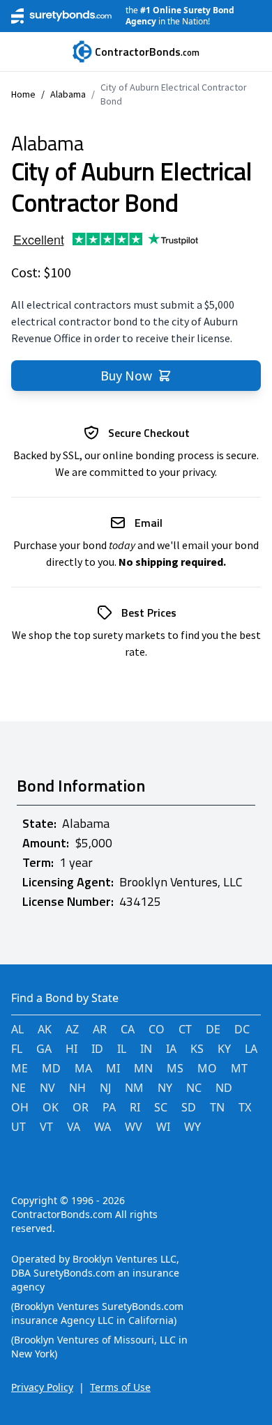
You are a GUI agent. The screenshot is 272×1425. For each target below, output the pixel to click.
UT (18, 1126)
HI (71, 1048)
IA (171, 1048)
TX (245, 1107)
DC (242, 1029)
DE (213, 1029)
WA (102, 1126)
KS (197, 1048)
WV (133, 1126)
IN (146, 1048)
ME (19, 1068)
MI (113, 1068)
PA (109, 1107)
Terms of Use (120, 1387)
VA (73, 1126)
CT (185, 1029)
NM (134, 1087)
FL (16, 1048)
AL (17, 1029)
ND (224, 1087)
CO (157, 1029)
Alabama (68, 94)
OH (20, 1107)
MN (143, 1068)
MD (51, 1068)
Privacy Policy (42, 1387)
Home (23, 94)
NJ (105, 1087)
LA (251, 1048)
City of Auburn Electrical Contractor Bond (173, 94)
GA (44, 1048)
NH (77, 1087)
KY (224, 1048)
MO (207, 1068)
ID (97, 1048)
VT (46, 1126)
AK (45, 1029)
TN (217, 1107)
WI (163, 1126)
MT (239, 1068)
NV (47, 1087)
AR (100, 1029)
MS (175, 1068)
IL (121, 1048)
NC (194, 1087)
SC (160, 1107)
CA (128, 1029)
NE (18, 1087)
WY (192, 1126)
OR (81, 1107)
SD (188, 1107)
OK (51, 1107)
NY (165, 1087)
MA (83, 1068)
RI (135, 1107)
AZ (72, 1029)
